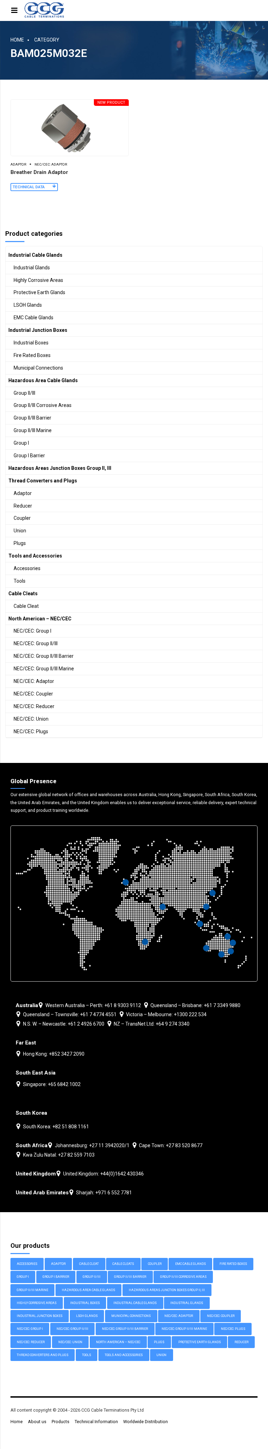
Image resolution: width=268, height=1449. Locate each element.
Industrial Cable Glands (35, 255)
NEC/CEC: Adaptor (51, 164)
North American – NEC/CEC (40, 618)
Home (17, 40)
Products (60, 1421)
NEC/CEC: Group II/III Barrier (44, 656)
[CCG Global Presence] (134, 903)
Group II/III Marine (33, 430)
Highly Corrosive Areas (38, 280)
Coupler (22, 518)
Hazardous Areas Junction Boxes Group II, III (59, 468)
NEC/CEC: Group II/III (36, 643)
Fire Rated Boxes (32, 355)
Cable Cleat (26, 606)
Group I (21, 443)
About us (37, 1421)
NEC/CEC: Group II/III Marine (44, 668)
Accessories (27, 568)
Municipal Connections (38, 368)
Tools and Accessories (35, 556)
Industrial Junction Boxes (37, 330)
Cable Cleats (23, 593)
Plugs (20, 543)
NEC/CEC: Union (31, 719)
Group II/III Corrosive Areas (43, 405)
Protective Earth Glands (39, 292)
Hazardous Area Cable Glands (43, 380)
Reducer (23, 506)
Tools (19, 581)
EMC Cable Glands (33, 317)
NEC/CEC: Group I (32, 631)
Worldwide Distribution (145, 1421)
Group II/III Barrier (32, 418)
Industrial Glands (32, 267)
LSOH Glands (28, 305)
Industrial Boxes (31, 342)
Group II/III (24, 393)
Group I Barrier (29, 455)
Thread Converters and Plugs (42, 480)
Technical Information (96, 1421)
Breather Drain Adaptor (39, 172)
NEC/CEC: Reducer (34, 706)
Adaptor (18, 164)
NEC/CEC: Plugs (31, 731)
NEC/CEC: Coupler (33, 694)
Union (20, 530)
